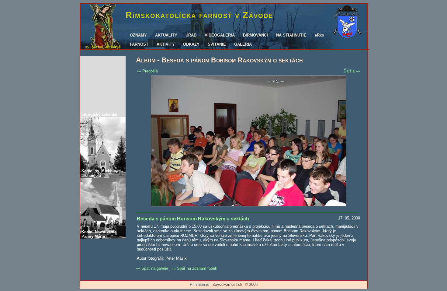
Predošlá (150, 71)
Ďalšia (349, 71)
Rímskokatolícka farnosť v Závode (199, 15)
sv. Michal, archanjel (103, 47)
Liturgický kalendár (99, 114)
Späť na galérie (154, 268)
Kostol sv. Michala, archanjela (99, 173)
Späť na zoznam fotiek (197, 268)
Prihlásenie (199, 284)
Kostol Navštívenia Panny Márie (98, 234)
